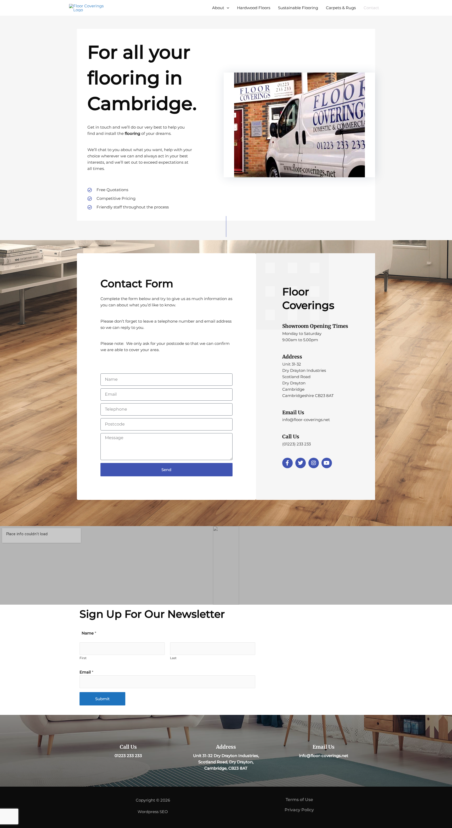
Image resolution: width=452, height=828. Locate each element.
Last (173, 658)
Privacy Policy (299, 809)
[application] (226, 8)
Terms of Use (299, 799)
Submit (102, 698)
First (83, 658)
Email (86, 672)
